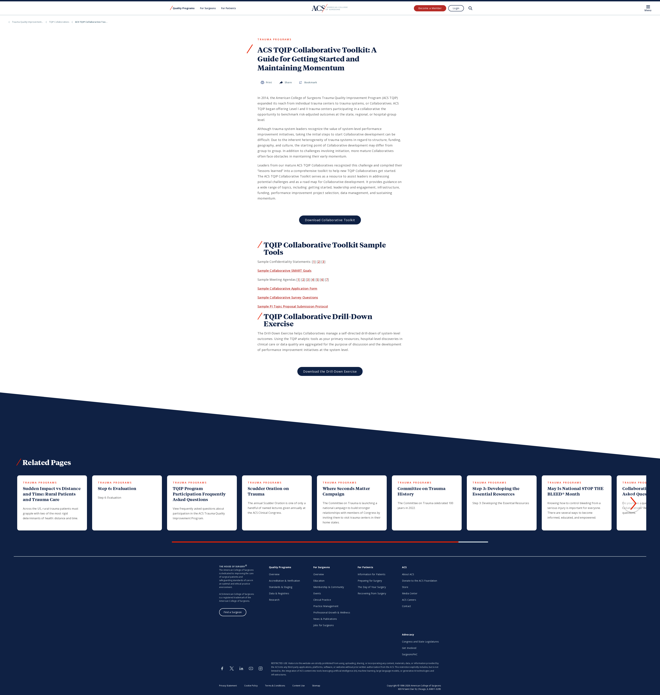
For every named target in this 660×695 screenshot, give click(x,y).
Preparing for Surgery (370, 580)
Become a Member (430, 8)
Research (274, 599)
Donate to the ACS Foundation (419, 580)
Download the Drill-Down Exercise (330, 371)
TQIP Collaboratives (59, 21)
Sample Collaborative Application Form (287, 288)
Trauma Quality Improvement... (27, 21)
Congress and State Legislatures (420, 641)
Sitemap (316, 685)
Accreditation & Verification (284, 580)
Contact (406, 606)
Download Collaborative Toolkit (330, 220)
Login (456, 8)
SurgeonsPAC (409, 654)
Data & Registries (279, 593)
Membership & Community (328, 587)
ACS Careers (409, 599)
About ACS (408, 574)
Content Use (298, 685)
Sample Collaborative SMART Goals (284, 270)
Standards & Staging (280, 587)
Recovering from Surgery (372, 593)
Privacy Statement (228, 685)
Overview (274, 574)
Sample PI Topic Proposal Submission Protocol (292, 306)
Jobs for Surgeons (323, 625)
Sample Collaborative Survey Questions (287, 297)
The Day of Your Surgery (372, 587)
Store (405, 587)
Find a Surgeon (233, 612)
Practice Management (325, 606)
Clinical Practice (322, 599)
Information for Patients (371, 574)
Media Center (409, 593)
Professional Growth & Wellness (331, 612)
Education (318, 580)
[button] (632, 503)
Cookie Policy (251, 685)
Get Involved (409, 648)
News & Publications (325, 618)
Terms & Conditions (275, 685)
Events (317, 593)
